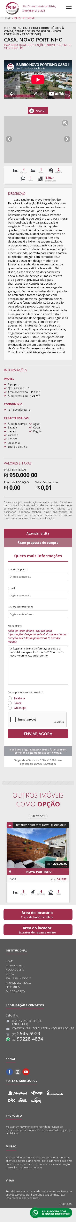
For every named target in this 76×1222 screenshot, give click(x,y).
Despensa (14, 443)
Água (36, 424)
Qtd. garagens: (17, 388)
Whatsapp (20, 708)
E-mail (17, 703)
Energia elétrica (17, 446)
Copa (36, 427)
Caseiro (12, 439)
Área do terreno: (18, 392)
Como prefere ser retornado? (25, 692)
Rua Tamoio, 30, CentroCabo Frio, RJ (27, 1022)
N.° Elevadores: (17, 409)
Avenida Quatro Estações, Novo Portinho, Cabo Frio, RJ (37, 46)
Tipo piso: (14, 384)
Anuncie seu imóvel (18, 982)
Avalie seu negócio (18, 978)
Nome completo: (17, 569)
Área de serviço (17, 424)
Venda (10, 974)
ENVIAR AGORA (38, 733)
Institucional (15, 965)
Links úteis (13, 987)
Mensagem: (37, 634)
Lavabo (12, 431)
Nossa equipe (15, 969)
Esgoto (37, 431)
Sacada (12, 427)
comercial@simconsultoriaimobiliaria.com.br (43, 1028)
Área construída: (18, 396)
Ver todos (38, 816)
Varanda (13, 435)
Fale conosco (15, 991)
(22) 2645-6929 (39, 749)
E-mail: (11, 588)
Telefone (19, 698)
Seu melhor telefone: (20, 607)
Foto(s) (37, 110)
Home (7, 18)
